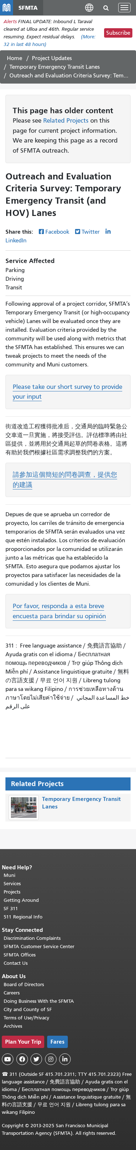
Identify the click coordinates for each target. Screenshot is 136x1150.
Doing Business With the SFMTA (39, 1001)
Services (12, 883)
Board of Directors (24, 984)
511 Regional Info (23, 917)
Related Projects (65, 120)
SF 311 (11, 908)
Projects (12, 892)
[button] (89, 7)
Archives (13, 1026)
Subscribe (118, 33)
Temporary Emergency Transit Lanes (54, 67)
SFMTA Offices (20, 955)
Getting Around (21, 900)
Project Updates (52, 58)
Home (14, 58)
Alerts (10, 21)
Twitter (91, 232)
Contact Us (16, 963)
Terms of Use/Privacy (26, 1018)
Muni (9, 875)
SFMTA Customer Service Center (39, 946)
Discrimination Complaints (32, 938)
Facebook (57, 232)
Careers (12, 993)
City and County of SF (28, 1009)
